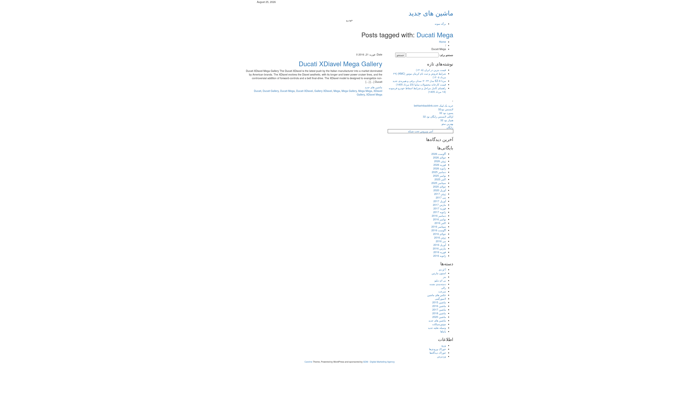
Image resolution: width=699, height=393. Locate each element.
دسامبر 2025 (439, 172)
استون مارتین (439, 273)
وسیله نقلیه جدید (437, 328)
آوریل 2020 (439, 190)
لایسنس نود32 (445, 109)
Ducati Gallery (271, 91)
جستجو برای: (446, 55)
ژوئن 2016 (440, 237)
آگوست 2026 (438, 154)
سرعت (442, 291)
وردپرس (441, 356)
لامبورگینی (440, 298)
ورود (443, 345)
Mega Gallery (349, 91)
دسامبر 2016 (439, 215)
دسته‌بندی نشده (438, 284)
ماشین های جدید (430, 12)
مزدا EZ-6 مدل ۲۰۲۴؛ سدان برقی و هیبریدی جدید (419, 81)
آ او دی (442, 269)
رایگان (450, 127)
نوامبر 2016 (439, 219)
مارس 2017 (439, 205)
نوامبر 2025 (439, 175)
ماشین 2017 (439, 309)
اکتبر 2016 (440, 223)
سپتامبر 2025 (438, 183)
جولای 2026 (439, 157)
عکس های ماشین (436, 295)
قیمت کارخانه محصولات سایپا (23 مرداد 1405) (421, 84)
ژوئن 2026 (440, 161)
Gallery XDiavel (323, 91)
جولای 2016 (439, 234)
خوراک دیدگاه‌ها (438, 352)
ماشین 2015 (439, 302)
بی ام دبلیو (440, 280)
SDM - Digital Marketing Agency (379, 361)
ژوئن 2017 (440, 194)
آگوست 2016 (438, 230)
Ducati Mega (434, 34)
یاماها (443, 331)
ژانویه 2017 (439, 212)
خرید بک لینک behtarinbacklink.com (433, 105)
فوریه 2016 (439, 252)
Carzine (309, 361)
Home (442, 41)
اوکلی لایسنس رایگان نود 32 (438, 116)
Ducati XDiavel (304, 91)
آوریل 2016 (439, 245)
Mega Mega (365, 91)
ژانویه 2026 (439, 168)
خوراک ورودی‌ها (437, 349)
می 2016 (441, 241)
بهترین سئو (447, 124)
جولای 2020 (439, 186)
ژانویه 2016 (439, 255)
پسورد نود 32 (446, 113)
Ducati (257, 91)
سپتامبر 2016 (438, 226)
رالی (443, 287)
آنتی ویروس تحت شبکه (420, 131)
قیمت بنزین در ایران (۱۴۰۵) (431, 70)
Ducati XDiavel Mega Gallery (340, 63)
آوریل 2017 (439, 201)
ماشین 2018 (439, 313)
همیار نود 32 (446, 120)
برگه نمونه (440, 23)
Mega (336, 91)
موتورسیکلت (439, 324)
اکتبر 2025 (440, 179)
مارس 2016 (439, 248)
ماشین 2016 (439, 306)
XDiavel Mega (374, 94)
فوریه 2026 (439, 164)
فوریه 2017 (439, 208)
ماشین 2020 (439, 317)
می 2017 (441, 197)
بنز (444, 277)
